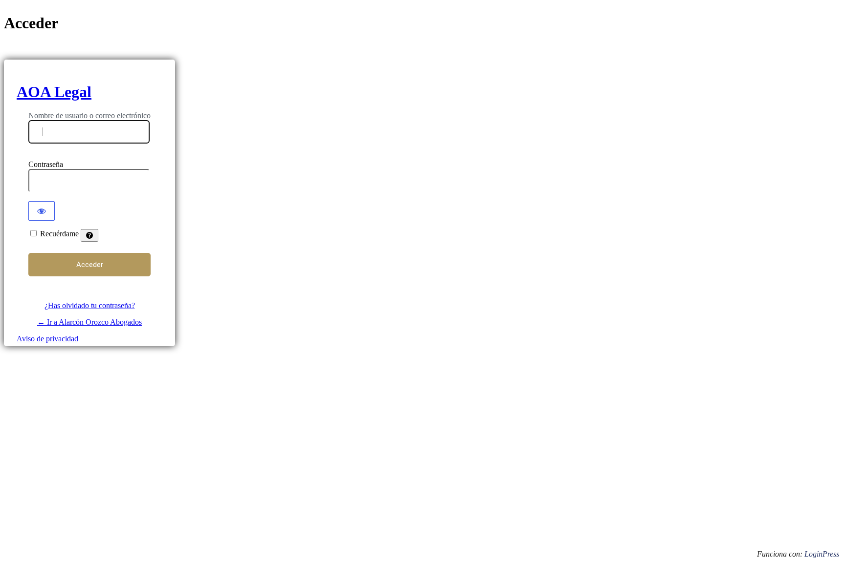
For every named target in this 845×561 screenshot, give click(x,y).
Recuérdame (59, 233)
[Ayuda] (89, 235)
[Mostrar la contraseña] (41, 211)
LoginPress (821, 554)
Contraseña (45, 164)
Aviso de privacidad (47, 338)
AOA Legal (54, 92)
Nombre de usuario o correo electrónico (89, 115)
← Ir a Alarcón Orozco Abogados (89, 322)
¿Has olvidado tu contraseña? (89, 305)
